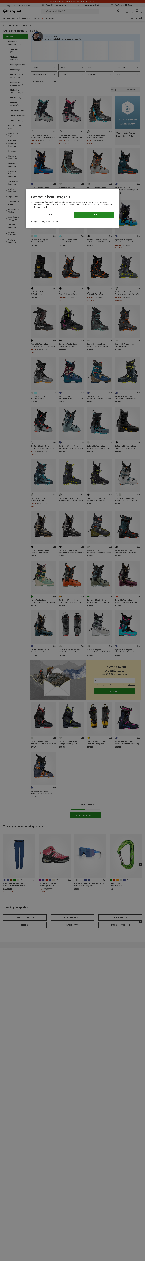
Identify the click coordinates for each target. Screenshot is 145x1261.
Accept (93, 215)
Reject (51, 215)
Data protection (40, 207)
